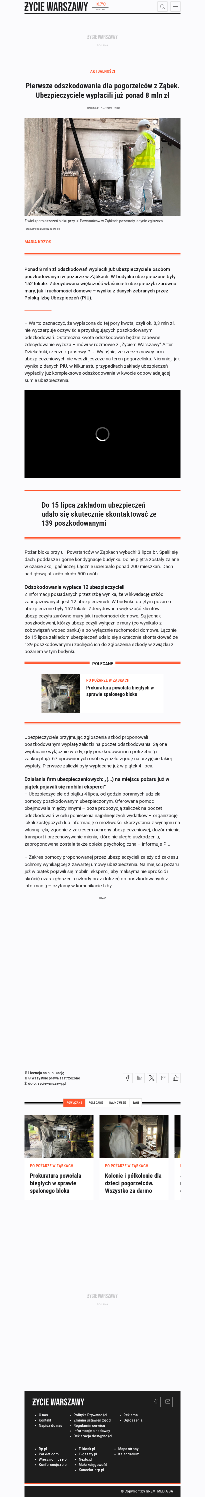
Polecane (95, 1103)
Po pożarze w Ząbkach (108, 680)
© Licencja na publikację (44, 1073)
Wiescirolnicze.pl (53, 1459)
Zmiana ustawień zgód (92, 1420)
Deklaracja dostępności (93, 1436)
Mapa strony (128, 1449)
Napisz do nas (50, 1426)
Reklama (131, 1415)
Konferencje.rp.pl (53, 1465)
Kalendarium (129, 1454)
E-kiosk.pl (87, 1449)
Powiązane (74, 1103)
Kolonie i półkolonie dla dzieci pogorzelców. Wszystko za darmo (133, 1183)
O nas (43, 1415)
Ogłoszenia (133, 1420)
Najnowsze (117, 1103)
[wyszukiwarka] (163, 7)
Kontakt (45, 1420)
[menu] (175, 7)
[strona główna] (56, 6)
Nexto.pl (85, 1459)
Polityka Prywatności (90, 1415)
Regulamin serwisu (89, 1426)
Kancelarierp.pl (91, 1470)
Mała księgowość (93, 1465)
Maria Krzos (37, 242)
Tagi (135, 1103)
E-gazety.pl (88, 1454)
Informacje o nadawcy (92, 1431)
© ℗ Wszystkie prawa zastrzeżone (52, 1078)
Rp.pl (43, 1449)
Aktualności (102, 71)
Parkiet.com (49, 1454)
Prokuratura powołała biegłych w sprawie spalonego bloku (120, 691)
